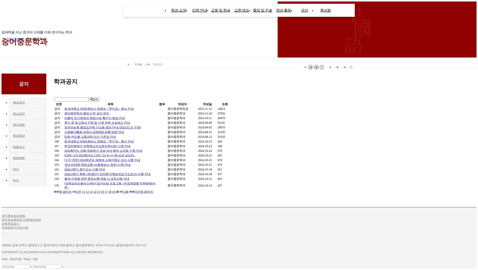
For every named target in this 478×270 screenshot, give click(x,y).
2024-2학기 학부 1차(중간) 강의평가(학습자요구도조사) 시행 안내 (107, 174)
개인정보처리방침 (13, 216)
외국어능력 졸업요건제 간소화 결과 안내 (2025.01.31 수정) (102, 127)
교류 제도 (241, 10)
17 (106, 191)
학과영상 (19, 135)
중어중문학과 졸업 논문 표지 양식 (86, 113)
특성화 (325, 10)
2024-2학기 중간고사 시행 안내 (84, 169)
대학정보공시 (10, 223)
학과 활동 (283, 10)
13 (91, 191)
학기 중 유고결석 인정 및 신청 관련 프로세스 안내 (97, 122)
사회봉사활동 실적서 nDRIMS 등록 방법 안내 (94, 132)
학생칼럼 (19, 158)
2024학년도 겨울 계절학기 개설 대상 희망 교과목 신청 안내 (103, 150)
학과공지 (157, 64)
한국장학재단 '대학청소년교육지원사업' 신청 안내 (97, 146)
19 (113, 191)
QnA (16, 169)
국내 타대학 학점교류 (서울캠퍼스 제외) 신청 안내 (97, 164)
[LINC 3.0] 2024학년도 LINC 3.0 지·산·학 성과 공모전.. (99, 155)
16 (102, 191)
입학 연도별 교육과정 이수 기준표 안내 (90, 136)
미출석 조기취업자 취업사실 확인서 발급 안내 (94, 118)
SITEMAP (474, 39)
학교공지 (19, 113)
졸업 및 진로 (262, 10)
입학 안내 (199, 10)
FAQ (16, 180)
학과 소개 (178, 10)
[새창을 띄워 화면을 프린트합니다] (351, 67)
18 (109, 191)
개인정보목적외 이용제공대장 (21, 219)
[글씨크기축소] (343, 67)
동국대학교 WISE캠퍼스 (467, 39)
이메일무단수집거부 (14, 227)
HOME (137, 64)
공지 (304, 10)
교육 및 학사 (220, 10)
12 (87, 191)
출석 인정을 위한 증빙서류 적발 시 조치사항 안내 (96, 178)
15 (98, 191)
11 (83, 191)
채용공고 (19, 147)
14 (94, 191)
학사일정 (19, 124)
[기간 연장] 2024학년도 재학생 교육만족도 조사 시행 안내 (102, 160)
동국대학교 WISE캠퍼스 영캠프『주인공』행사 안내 (99, 108)
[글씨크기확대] (336, 67)
